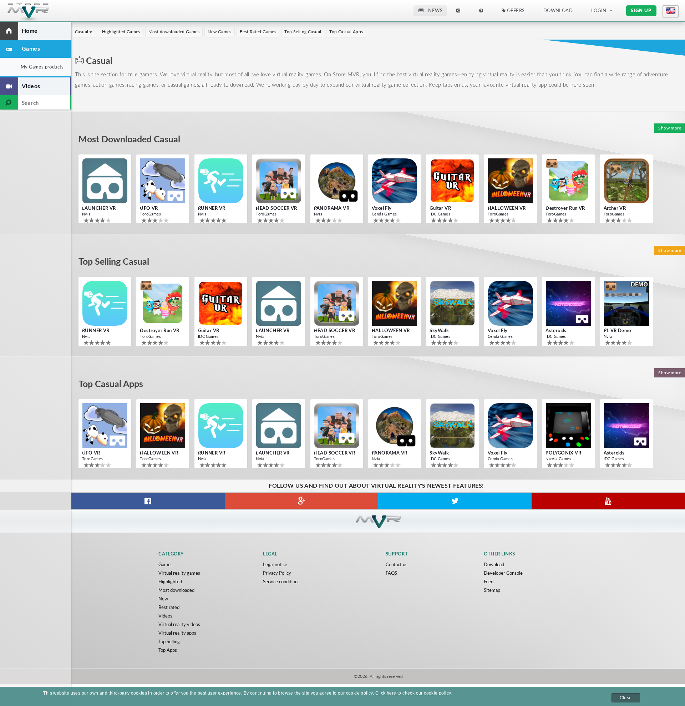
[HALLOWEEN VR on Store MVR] (510, 181)
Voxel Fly (382, 208)
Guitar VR (440, 208)
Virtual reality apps (177, 633)
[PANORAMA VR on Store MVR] (337, 181)
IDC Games (440, 214)
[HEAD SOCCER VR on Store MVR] (278, 181)
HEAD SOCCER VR (276, 208)
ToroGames (150, 214)
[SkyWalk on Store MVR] (452, 303)
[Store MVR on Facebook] (148, 501)
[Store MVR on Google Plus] (301, 501)
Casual (82, 32)
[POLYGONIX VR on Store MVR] (568, 425)
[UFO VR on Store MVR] (163, 181)
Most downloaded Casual (129, 139)
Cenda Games (384, 214)
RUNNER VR (211, 208)
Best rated (168, 607)
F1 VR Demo (617, 331)
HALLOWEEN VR (507, 208)
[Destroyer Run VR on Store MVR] (568, 181)
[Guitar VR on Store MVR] (452, 181)
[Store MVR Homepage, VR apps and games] (41, 13)
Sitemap (492, 590)
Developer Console (503, 573)
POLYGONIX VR (563, 453)
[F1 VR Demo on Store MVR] (626, 303)
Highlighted (170, 582)
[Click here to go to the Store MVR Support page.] (481, 10)
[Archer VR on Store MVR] (626, 181)
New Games (220, 32)
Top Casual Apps (346, 32)
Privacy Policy (277, 573)
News (434, 11)
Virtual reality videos (179, 625)
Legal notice (275, 565)
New (163, 599)
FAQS (391, 573)
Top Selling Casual (302, 32)
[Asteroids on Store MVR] (568, 303)
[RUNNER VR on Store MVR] (221, 181)
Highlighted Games (121, 32)
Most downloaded (176, 590)
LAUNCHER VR (99, 208)
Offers (515, 11)
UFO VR (149, 208)
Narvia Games (558, 459)
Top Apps (167, 650)
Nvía (86, 214)
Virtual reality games (179, 573)
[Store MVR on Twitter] (455, 501)
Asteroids (556, 331)
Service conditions (281, 582)
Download (494, 565)
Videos (165, 616)
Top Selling (169, 642)
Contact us (396, 565)
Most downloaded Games (173, 32)
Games (165, 565)
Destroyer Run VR (565, 208)
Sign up (641, 11)
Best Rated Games (258, 32)
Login (599, 11)
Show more (669, 128)
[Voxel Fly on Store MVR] (394, 181)
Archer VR (615, 208)
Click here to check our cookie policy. (413, 693)
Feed (488, 582)
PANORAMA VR (331, 208)
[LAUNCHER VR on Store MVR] (105, 181)
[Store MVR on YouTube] (608, 501)
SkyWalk (439, 331)
